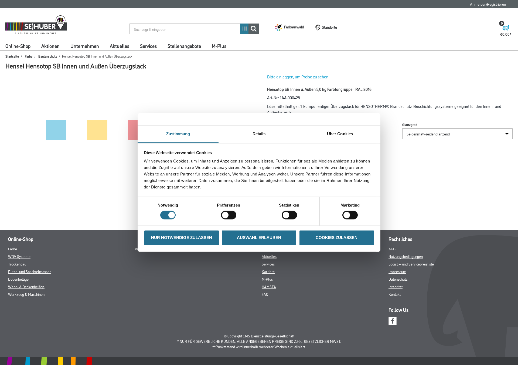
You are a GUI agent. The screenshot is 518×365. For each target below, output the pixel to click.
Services (148, 45)
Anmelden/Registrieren (488, 3)
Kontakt (394, 294)
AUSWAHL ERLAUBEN (259, 237)
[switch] (230, 215)
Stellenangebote (184, 45)
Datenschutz (398, 278)
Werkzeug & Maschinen (26, 294)
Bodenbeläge (18, 278)
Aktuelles (119, 45)
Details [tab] (259, 133)
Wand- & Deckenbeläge (26, 286)
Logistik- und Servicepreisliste (411, 263)
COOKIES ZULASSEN (336, 237)
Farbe (28, 56)
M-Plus (219, 45)
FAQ (265, 294)
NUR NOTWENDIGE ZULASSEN (181, 237)
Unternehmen (84, 45)
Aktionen (50, 45)
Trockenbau (17, 263)
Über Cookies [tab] (340, 133)
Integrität (395, 286)
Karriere (268, 271)
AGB (392, 248)
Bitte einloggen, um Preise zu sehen (297, 76)
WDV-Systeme (19, 256)
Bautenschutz (47, 56)
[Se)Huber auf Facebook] (392, 320)
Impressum (397, 271)
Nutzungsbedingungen (405, 256)
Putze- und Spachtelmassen (29, 271)
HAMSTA (269, 286)
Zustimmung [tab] (178, 133)
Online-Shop (17, 45)
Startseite (12, 56)
